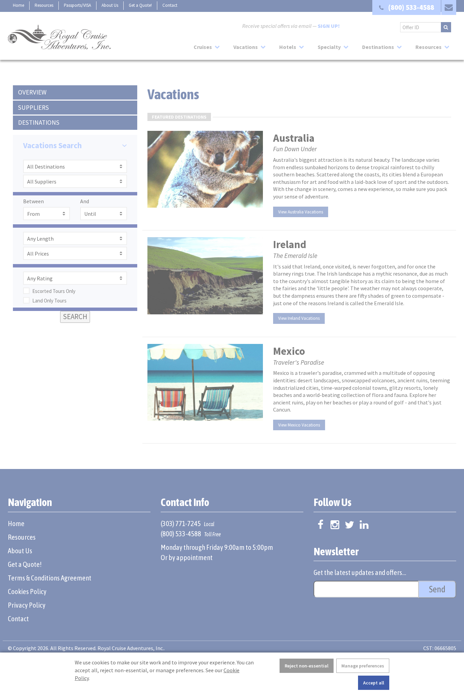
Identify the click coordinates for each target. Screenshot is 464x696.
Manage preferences (362, 666)
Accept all (373, 683)
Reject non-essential (306, 666)
